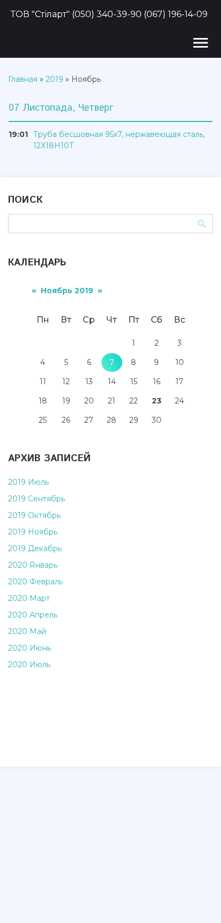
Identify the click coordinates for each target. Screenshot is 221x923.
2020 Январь (32, 565)
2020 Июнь (29, 648)
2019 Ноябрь (32, 532)
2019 (54, 79)
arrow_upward (196, 899)
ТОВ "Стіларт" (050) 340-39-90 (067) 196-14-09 (109, 14)
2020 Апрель (32, 615)
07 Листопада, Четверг (61, 108)
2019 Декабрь (35, 548)
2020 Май (27, 631)
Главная (23, 79)
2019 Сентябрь (36, 499)
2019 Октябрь (34, 515)
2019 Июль (28, 482)
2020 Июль (29, 664)
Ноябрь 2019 (67, 290)
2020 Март (29, 598)
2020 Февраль (35, 581)
